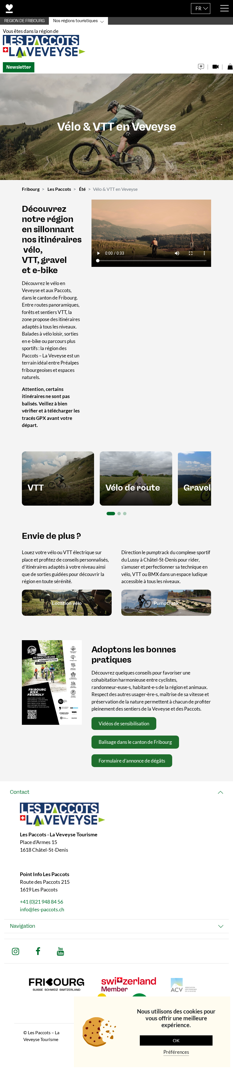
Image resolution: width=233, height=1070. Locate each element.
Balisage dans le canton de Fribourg (135, 742)
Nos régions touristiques (75, 20)
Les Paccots (59, 189)
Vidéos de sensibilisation (124, 723)
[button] (111, 513)
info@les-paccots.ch (42, 909)
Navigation (22, 926)
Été (82, 189)
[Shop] (230, 65)
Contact (19, 792)
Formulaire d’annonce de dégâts (132, 761)
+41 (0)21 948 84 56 (41, 902)
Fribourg (30, 189)
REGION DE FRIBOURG (24, 20)
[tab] (116, 792)
